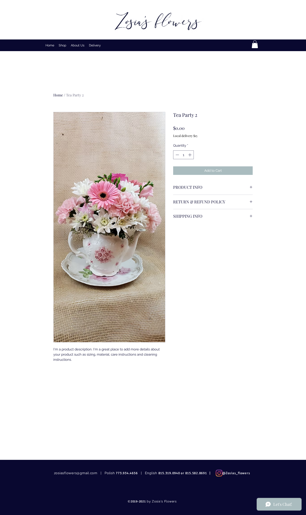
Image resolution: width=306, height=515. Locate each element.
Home (58, 95)
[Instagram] (219, 473)
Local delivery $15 (185, 136)
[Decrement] (177, 155)
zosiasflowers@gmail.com (75, 473)
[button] (62, 45)
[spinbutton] (183, 155)
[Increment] (190, 155)
